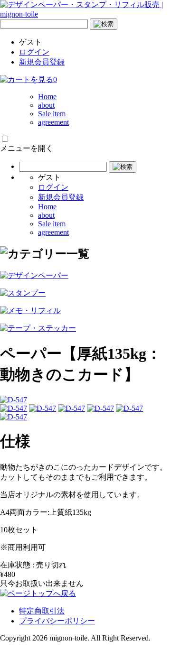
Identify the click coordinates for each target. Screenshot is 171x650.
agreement (53, 122)
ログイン (34, 52)
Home (47, 97)
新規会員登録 (42, 62)
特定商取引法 (42, 611)
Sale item (52, 114)
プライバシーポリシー (57, 621)
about (46, 105)
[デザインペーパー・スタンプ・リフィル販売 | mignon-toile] (85, 14)
